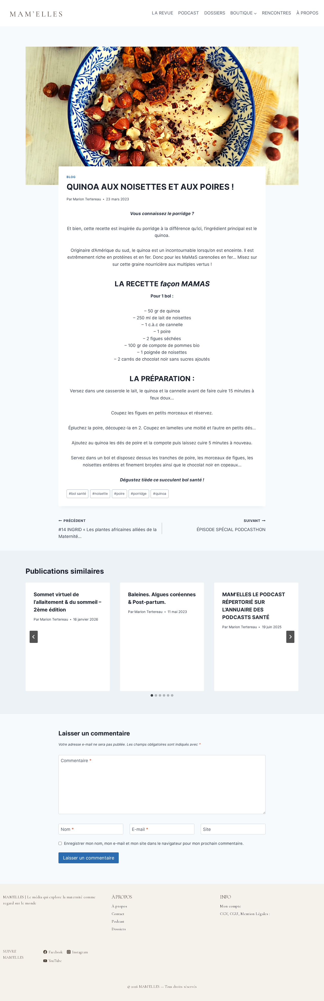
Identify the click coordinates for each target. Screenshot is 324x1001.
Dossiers (119, 929)
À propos (119, 906)
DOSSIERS (214, 12)
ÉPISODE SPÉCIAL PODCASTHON (231, 525)
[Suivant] (290, 637)
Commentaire (76, 760)
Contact (118, 913)
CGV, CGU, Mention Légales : (245, 913)
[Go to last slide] (34, 637)
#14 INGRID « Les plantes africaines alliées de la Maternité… (107, 529)
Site (207, 829)
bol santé (77, 493)
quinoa (159, 493)
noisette (100, 493)
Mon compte (230, 906)
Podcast (118, 921)
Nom (67, 829)
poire (119, 493)
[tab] (152, 695)
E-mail (140, 829)
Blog (71, 177)
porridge (139, 493)
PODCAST (188, 12)
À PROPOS (307, 12)
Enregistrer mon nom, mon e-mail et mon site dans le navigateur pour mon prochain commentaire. (154, 843)
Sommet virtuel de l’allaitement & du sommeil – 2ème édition (67, 602)
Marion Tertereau (87, 199)
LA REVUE (162, 12)
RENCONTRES (276, 12)
